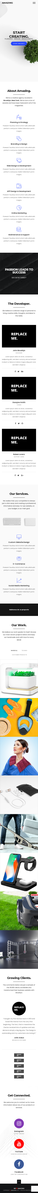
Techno (24, 650)
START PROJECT (19, 43)
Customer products (19, 655)
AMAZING (7, 3)
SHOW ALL (14, 650)
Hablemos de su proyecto (19, 610)
